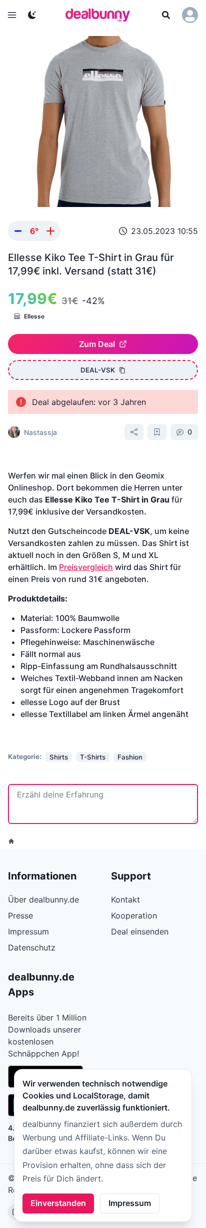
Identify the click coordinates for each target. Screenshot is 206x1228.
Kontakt (125, 899)
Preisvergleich (86, 567)
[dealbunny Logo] (101, 15)
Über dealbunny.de (43, 899)
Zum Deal (97, 344)
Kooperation (134, 915)
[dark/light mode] (32, 15)
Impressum (129, 1203)
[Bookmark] (157, 432)
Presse (20, 915)
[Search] (166, 15)
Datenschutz (32, 947)
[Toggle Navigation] (12, 15)
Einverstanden (58, 1203)
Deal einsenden (139, 931)
